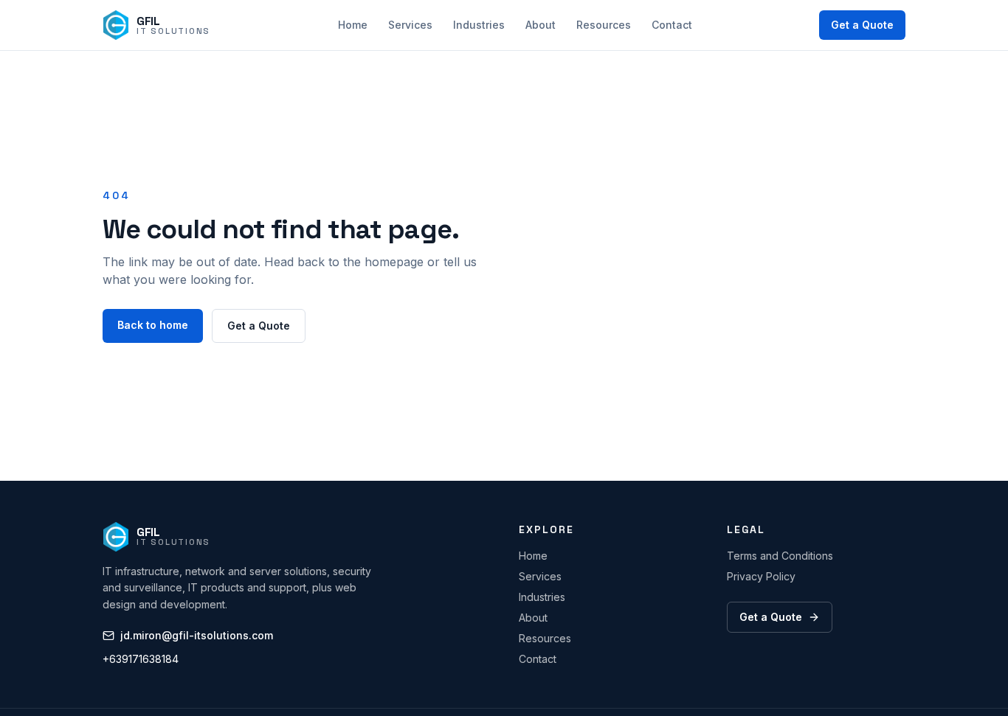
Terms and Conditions (780, 555)
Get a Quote (862, 24)
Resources (603, 24)
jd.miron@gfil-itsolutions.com (196, 635)
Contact (672, 24)
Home (352, 24)
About (540, 24)
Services (410, 24)
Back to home (152, 325)
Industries (479, 24)
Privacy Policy (761, 576)
